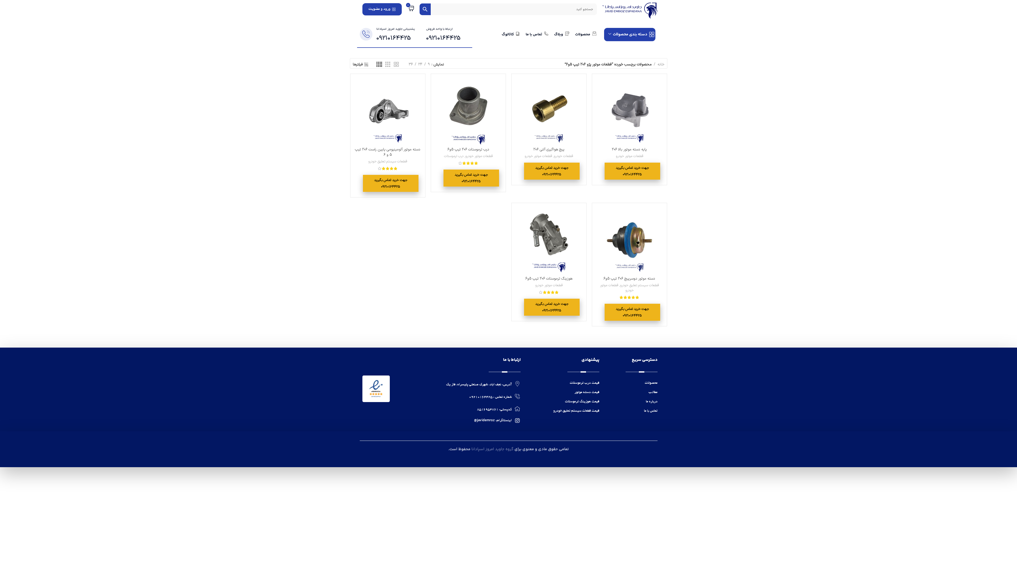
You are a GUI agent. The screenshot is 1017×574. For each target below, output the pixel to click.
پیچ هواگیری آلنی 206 (548, 149)
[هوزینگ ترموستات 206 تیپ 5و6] (549, 240)
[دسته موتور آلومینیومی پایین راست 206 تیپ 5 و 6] (387, 111)
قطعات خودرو (563, 156)
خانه (661, 64)
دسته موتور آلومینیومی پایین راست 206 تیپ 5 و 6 (387, 152)
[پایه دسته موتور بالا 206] (629, 111)
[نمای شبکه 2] (396, 64)
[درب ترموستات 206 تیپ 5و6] (468, 111)
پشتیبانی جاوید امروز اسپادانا (395, 29)
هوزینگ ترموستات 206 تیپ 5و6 (548, 278)
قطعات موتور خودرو (629, 156)
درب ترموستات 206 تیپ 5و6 (468, 149)
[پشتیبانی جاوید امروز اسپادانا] (366, 34)
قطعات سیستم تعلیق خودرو (387, 161)
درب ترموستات (453, 156)
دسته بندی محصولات (630, 34)
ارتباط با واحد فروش (439, 29)
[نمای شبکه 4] (379, 64)
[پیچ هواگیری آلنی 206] (549, 111)
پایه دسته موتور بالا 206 (629, 149)
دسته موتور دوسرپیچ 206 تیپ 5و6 (629, 278)
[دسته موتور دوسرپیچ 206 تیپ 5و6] (629, 240)
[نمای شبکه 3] (387, 64)
